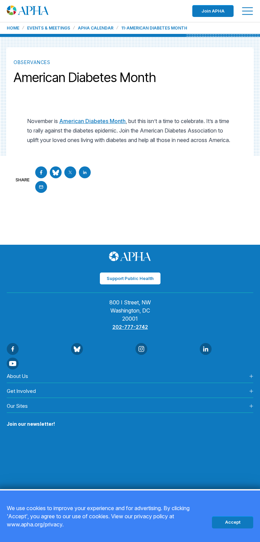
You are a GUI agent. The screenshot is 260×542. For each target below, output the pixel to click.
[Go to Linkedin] (85, 172)
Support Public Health (130, 278)
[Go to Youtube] (13, 363)
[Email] (41, 187)
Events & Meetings (48, 28)
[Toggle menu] (247, 11)
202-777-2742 (130, 327)
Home (13, 28)
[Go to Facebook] (41, 172)
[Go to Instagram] (141, 349)
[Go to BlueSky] (56, 172)
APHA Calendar (95, 28)
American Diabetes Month (92, 121)
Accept (232, 522)
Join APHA (212, 11)
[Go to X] (70, 172)
